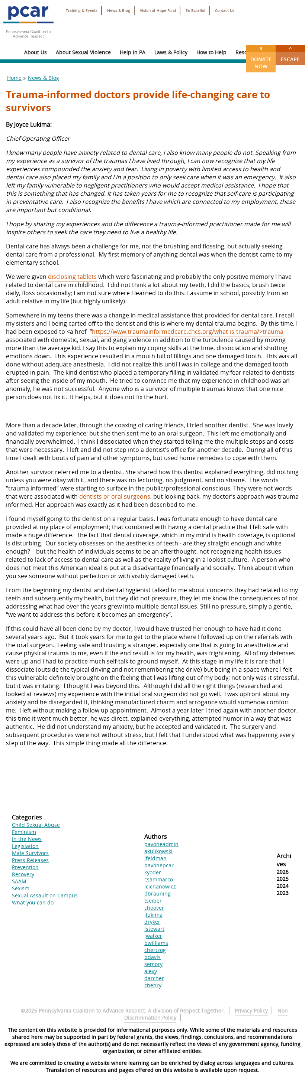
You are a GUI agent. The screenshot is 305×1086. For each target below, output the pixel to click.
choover (154, 907)
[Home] (28, 41)
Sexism (20, 888)
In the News (27, 838)
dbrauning (157, 893)
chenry (152, 985)
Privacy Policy (251, 1010)
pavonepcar (159, 865)
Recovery (23, 874)
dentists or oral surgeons (114, 496)
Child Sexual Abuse (36, 824)
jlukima (153, 914)
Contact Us (224, 10)
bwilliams (156, 942)
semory (153, 964)
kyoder (152, 872)
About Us (35, 52)
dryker (152, 921)
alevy (150, 971)
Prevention (25, 867)
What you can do (33, 902)
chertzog (155, 949)
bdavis (152, 957)
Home (14, 77)
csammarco (158, 879)
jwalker (153, 935)
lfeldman (155, 858)
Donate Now (261, 57)
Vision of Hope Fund (158, 10)
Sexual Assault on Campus (45, 895)
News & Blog (118, 10)
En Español (195, 10)
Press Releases (30, 860)
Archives (284, 860)
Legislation (25, 845)
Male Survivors (30, 853)
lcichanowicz (160, 886)
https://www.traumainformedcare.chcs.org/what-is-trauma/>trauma (187, 331)
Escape (290, 54)
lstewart (154, 928)
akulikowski (158, 851)
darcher (154, 978)
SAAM (19, 881)
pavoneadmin (161, 844)
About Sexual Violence (83, 52)
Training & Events (81, 10)
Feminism (24, 831)
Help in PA (132, 52)
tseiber (153, 900)
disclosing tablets (72, 277)
